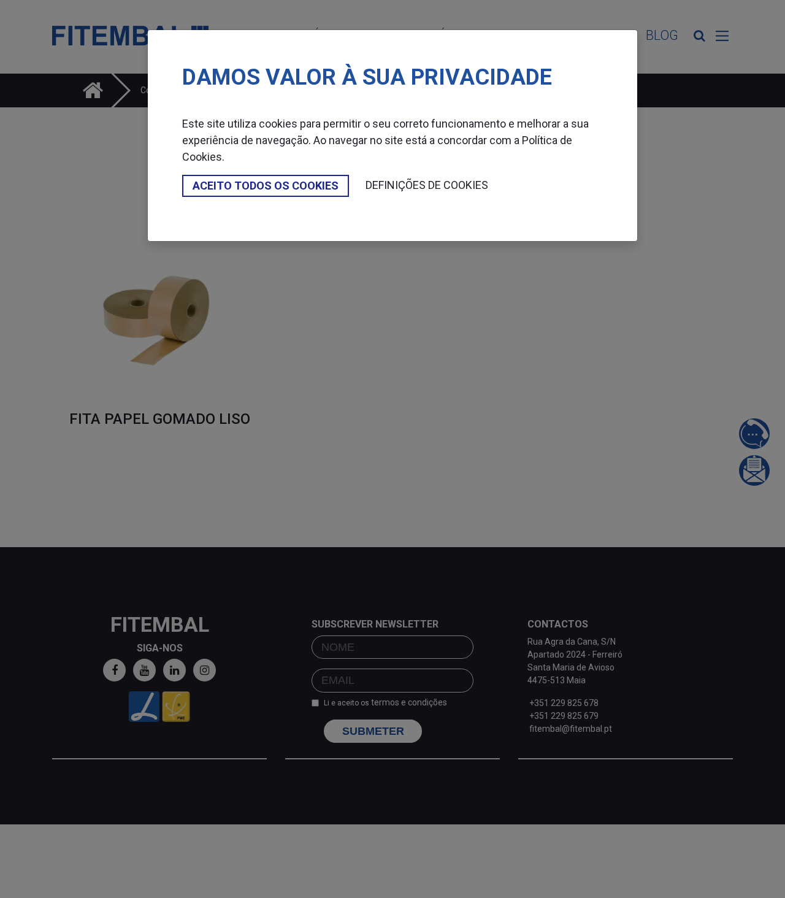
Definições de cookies (427, 184)
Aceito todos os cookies (266, 185)
